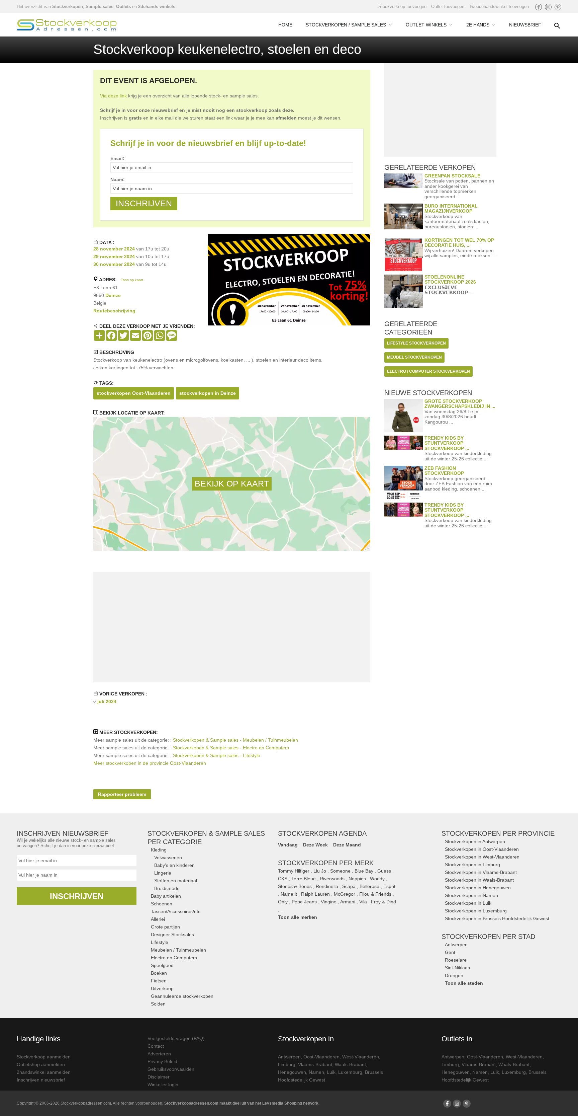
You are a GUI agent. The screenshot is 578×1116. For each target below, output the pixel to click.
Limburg (286, 1064)
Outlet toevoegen (447, 6)
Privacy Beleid (162, 1061)
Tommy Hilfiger (293, 871)
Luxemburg (350, 1072)
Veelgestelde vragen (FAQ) (176, 1038)
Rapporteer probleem (122, 794)
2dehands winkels (156, 6)
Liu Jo (319, 871)
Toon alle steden (464, 983)
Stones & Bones (295, 886)
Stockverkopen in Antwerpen (475, 841)
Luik (331, 1072)
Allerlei (158, 919)
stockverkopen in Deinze (207, 393)
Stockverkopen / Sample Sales (346, 24)
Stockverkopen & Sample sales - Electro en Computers (231, 747)
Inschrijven (76, 896)
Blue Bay (364, 871)
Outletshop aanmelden (41, 1064)
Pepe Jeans (304, 901)
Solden (158, 1004)
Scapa (349, 886)
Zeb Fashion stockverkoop (444, 470)
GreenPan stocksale (452, 175)
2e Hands (477, 24)
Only (283, 901)
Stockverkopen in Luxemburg (476, 910)
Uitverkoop (162, 988)
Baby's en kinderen (174, 865)
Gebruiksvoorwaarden (171, 1069)
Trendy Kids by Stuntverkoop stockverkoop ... (446, 443)
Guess (384, 871)
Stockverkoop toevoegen (402, 6)
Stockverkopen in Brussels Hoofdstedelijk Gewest (497, 918)
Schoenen (161, 903)
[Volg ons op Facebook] (538, 7)
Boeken (159, 973)
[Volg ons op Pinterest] (558, 7)
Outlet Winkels (426, 24)
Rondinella (327, 886)
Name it (289, 894)
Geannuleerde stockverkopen (182, 996)
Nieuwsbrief (525, 24)
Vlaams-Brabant (315, 1064)
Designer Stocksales (172, 934)
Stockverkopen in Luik (468, 903)
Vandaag (288, 844)
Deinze (113, 295)
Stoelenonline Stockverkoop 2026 (450, 279)
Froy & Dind (383, 901)
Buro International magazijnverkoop (451, 208)
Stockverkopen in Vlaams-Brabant (481, 872)
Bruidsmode (167, 888)
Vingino (328, 901)
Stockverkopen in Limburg (472, 864)
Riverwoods (332, 878)
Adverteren (159, 1053)
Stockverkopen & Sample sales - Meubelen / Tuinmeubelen (235, 740)
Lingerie (162, 873)
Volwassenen (168, 857)
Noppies (357, 878)
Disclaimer (159, 1077)
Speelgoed (162, 965)
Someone (340, 871)
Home (285, 24)
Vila (363, 901)
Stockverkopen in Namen (471, 895)
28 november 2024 (114, 248)
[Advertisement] (231, 627)
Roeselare (456, 960)
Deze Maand (347, 844)
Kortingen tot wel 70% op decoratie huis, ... (459, 242)
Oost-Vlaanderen (321, 1056)
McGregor (344, 894)
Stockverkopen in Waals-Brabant (479, 880)
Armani (347, 901)
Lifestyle (159, 942)
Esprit (389, 886)
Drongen (454, 975)
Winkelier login (163, 1084)
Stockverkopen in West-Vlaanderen (482, 857)
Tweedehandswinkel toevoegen (499, 6)
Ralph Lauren (315, 894)
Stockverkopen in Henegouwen (478, 887)
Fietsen (159, 980)
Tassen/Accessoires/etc (175, 911)
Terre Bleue (303, 878)
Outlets (123, 6)
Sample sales (99, 6)
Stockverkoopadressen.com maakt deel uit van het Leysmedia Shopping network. (241, 1103)
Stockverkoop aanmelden (44, 1056)
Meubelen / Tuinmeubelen (178, 950)
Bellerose (369, 886)
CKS (282, 878)
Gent (450, 952)
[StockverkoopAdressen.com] (67, 24)
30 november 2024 (114, 264)
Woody (377, 878)
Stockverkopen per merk (326, 863)
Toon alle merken (297, 917)
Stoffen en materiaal (175, 880)
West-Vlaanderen (360, 1056)
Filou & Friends (375, 894)
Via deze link (113, 95)
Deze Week (315, 844)
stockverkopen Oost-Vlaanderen (134, 393)
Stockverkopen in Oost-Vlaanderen (482, 849)
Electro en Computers (174, 957)
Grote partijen (165, 926)
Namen (316, 1072)
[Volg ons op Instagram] (548, 7)
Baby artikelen (166, 896)
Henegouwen (292, 1072)
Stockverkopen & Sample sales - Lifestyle (216, 755)
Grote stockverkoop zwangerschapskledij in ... (459, 403)
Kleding (159, 849)
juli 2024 (106, 701)
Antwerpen (456, 944)
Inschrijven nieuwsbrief (41, 1080)
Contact (156, 1046)
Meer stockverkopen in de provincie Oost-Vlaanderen (149, 763)
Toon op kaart (132, 280)
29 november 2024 (114, 256)
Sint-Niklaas (457, 967)
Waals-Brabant (350, 1064)
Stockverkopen (67, 6)
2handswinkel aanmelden (44, 1072)
